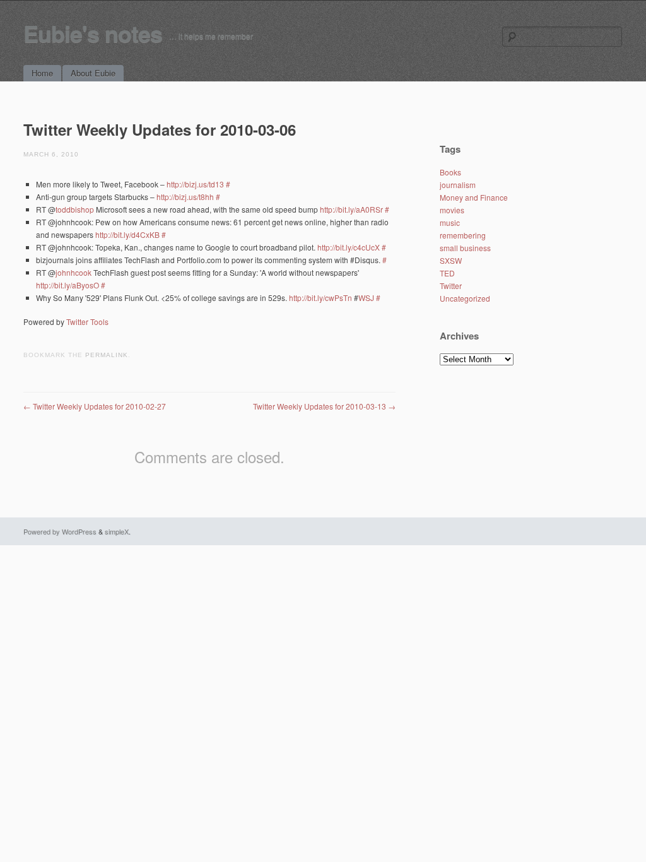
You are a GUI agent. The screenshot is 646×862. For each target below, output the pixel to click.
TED (447, 273)
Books (450, 172)
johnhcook (73, 272)
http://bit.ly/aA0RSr (351, 209)
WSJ (366, 297)
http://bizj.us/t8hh (185, 196)
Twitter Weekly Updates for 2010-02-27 (94, 406)
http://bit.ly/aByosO (67, 285)
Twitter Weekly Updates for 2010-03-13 (324, 406)
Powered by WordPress (60, 531)
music (450, 222)
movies (452, 209)
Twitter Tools (87, 321)
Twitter (451, 285)
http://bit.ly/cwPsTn (320, 297)
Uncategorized (465, 298)
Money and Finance (474, 197)
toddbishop (75, 209)
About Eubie (93, 73)
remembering (463, 235)
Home (42, 73)
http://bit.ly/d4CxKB (127, 234)
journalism (458, 184)
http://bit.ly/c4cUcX (348, 247)
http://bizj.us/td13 (195, 184)
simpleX (117, 531)
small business (465, 247)
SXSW (451, 260)
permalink (106, 354)
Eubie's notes (92, 32)
